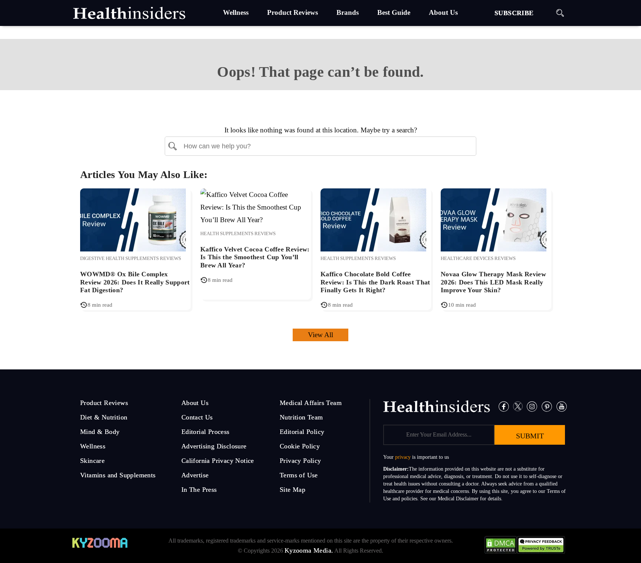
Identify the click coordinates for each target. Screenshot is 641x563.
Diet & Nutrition (103, 417)
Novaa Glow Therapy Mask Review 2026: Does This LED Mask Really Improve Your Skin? (493, 282)
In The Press (199, 489)
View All (320, 335)
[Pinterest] (546, 405)
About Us (194, 402)
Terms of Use (299, 475)
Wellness (92, 446)
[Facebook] (503, 405)
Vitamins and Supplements (118, 475)
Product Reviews (104, 402)
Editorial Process (205, 431)
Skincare (92, 460)
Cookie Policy (300, 446)
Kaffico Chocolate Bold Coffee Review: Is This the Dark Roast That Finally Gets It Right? (375, 282)
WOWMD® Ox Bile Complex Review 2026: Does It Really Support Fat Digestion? (135, 282)
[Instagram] (532, 405)
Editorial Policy (302, 431)
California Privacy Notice (217, 460)
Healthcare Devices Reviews (478, 258)
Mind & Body (99, 431)
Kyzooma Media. (309, 550)
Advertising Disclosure (214, 446)
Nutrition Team (301, 417)
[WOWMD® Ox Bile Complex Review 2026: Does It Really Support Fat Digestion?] (133, 219)
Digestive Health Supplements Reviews (130, 258)
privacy (403, 457)
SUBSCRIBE (514, 13)
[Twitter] (518, 405)
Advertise (195, 475)
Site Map (292, 489)
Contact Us (197, 417)
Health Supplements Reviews (238, 233)
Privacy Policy (300, 460)
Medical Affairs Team (311, 402)
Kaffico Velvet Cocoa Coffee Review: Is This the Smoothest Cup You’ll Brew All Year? (255, 257)
